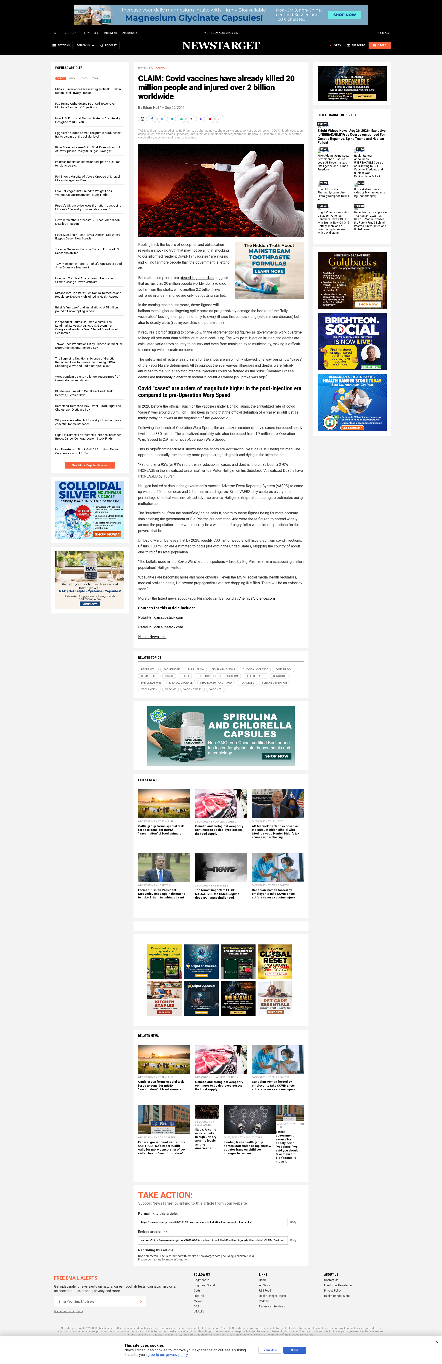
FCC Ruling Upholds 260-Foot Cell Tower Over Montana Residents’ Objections (85, 105)
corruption (264, 130)
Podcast (264, 1301)
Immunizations (199, 134)
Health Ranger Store (337, 1296)
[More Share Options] (220, 119)
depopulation (146, 134)
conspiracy (249, 130)
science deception (289, 134)
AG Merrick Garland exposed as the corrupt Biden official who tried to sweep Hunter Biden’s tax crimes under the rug (275, 831)
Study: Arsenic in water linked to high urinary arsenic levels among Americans (205, 1139)
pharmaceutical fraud (247, 134)
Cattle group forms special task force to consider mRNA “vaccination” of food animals (161, 829)
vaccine (159, 137)
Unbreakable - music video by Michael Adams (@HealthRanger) (369, 193)
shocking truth (165, 250)
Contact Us (331, 1280)
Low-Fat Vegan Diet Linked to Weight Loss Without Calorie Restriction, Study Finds (83, 192)
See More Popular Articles (90, 465)
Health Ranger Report (335, 115)
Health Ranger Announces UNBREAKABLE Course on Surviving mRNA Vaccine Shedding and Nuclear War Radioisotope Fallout (368, 166)
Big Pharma (157, 67)
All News (264, 1285)
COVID (276, 130)
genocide (182, 134)
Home (54, 33)
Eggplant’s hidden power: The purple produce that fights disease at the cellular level (88, 134)
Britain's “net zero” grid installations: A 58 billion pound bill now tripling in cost (86, 309)
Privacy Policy (333, 1290)
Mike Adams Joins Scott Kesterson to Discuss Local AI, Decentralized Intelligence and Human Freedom (333, 162)
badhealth (152, 130)
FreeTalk (199, 1296)
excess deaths (165, 134)
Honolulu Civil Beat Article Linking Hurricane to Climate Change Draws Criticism (85, 280)
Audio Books (130, 33)
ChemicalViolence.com (256, 598)
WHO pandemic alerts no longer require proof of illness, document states (87, 378)
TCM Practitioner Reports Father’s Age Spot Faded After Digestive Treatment (88, 265)
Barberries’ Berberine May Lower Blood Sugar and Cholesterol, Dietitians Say (88, 407)
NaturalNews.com (152, 637)
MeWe (198, 1301)
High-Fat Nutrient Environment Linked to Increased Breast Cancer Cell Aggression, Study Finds (88, 436)
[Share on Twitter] (162, 119)
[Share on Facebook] (152, 119)
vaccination (145, 137)
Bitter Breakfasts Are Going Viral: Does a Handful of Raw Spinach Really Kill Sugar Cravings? (87, 149)
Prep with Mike (90, 33)
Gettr (197, 1290)
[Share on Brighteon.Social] (143, 119)
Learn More (270, 1350)
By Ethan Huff (149, 108)
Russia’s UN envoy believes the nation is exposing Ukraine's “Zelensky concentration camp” (88, 207)
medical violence (221, 134)
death (285, 130)
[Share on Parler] (191, 119)
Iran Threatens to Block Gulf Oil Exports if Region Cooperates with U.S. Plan (87, 451)
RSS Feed (265, 1290)
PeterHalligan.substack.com (160, 617)
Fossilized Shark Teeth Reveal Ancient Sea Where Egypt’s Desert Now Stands (87, 236)
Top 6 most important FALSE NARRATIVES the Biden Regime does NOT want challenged (217, 893)
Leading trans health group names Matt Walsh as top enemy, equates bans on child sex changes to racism (247, 1147)
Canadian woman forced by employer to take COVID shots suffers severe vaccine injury (273, 893)
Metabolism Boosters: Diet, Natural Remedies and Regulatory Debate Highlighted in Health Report (88, 294)
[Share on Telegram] (172, 119)
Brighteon (69, 33)
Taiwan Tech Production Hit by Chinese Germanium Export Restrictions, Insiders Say (88, 345)
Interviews (110, 33)
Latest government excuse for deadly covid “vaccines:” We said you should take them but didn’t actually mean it (287, 1146)
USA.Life (199, 1311)
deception (296, 130)
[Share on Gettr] (210, 119)
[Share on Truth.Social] (201, 119)
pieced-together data (197, 278)
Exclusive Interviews (272, 1306)
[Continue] (141, 1301)
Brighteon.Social (204, 1285)
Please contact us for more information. (163, 1259)
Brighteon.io (201, 1280)
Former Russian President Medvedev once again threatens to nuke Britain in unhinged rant (161, 893)
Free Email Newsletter (338, 1285)
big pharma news (205, 130)
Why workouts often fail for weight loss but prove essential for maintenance (88, 422)
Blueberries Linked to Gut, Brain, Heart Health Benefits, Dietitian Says (84, 393)
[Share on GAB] (181, 119)
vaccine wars (174, 137)
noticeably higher (169, 377)
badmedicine (168, 130)
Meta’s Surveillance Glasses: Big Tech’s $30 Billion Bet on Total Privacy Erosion (88, 91)
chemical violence (229, 130)
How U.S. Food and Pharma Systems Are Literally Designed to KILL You (333, 194)
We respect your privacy (68, 1311)
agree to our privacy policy (167, 1354)
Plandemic (269, 134)
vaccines (190, 137)
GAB (196, 1306)
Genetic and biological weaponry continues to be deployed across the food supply (219, 829)
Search (386, 33)
